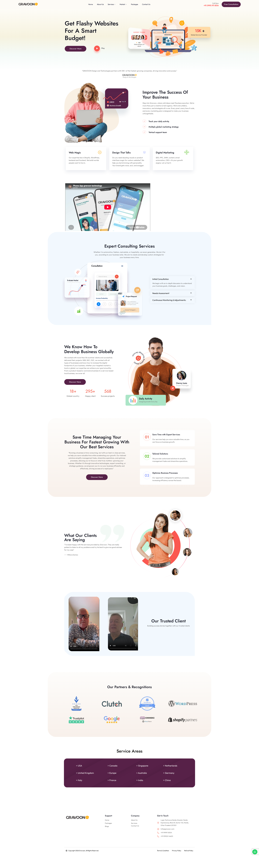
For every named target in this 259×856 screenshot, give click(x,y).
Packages (108, 823)
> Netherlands (170, 765)
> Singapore (142, 765)
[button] (172, 279)
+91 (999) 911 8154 (211, 5)
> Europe (112, 773)
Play (103, 48)
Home (107, 820)
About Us (134, 820)
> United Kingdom (85, 773)
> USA (79, 765)
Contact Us (135, 826)
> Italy (79, 780)
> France (112, 780)
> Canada (112, 765)
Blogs (107, 826)
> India (139, 780)
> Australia (141, 773)
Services (134, 823)
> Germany (168, 773)
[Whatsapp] (254, 851)
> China (167, 780)
